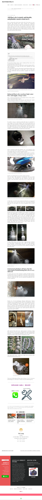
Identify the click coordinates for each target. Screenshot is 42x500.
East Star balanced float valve (18, 406)
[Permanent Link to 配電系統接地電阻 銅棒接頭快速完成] (30, 418)
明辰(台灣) (8, 1)
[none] (5, 460)
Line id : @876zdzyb (11, 60)
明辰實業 (23, 487)
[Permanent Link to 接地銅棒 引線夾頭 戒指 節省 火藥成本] (12, 418)
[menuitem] (34, 5)
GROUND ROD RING (30, 465)
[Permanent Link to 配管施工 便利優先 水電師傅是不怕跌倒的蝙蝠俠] (21, 418)
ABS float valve (21, 407)
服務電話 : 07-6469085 (12, 59)
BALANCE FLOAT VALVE (36, 463)
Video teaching (10, 407)
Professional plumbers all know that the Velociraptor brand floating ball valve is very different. (21, 57)
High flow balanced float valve (16, 408)
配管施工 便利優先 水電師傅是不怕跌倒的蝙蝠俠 (21, 421)
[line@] (21, 498)
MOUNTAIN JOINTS (30, 462)
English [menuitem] (6, 460)
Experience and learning (29, 406)
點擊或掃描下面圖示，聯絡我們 (13, 58)
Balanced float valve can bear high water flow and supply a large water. (19, 55)
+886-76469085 (6, 471)
